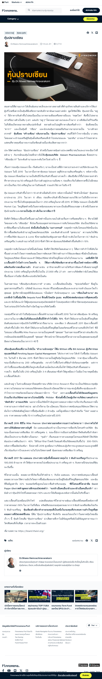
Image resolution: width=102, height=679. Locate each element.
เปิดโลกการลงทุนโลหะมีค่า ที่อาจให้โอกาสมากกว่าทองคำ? (16, 607)
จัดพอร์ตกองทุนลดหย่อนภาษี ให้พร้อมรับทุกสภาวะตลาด (86, 607)
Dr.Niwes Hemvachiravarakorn (35, 558)
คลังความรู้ (9, 33)
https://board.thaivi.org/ (31, 531)
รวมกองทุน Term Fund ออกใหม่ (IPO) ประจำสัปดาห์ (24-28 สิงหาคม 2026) (62, 607)
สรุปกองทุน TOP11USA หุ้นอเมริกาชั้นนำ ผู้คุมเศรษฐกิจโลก (38, 607)
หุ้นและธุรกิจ (21, 33)
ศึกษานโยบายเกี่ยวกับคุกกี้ (67, 675)
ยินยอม (85, 675)
